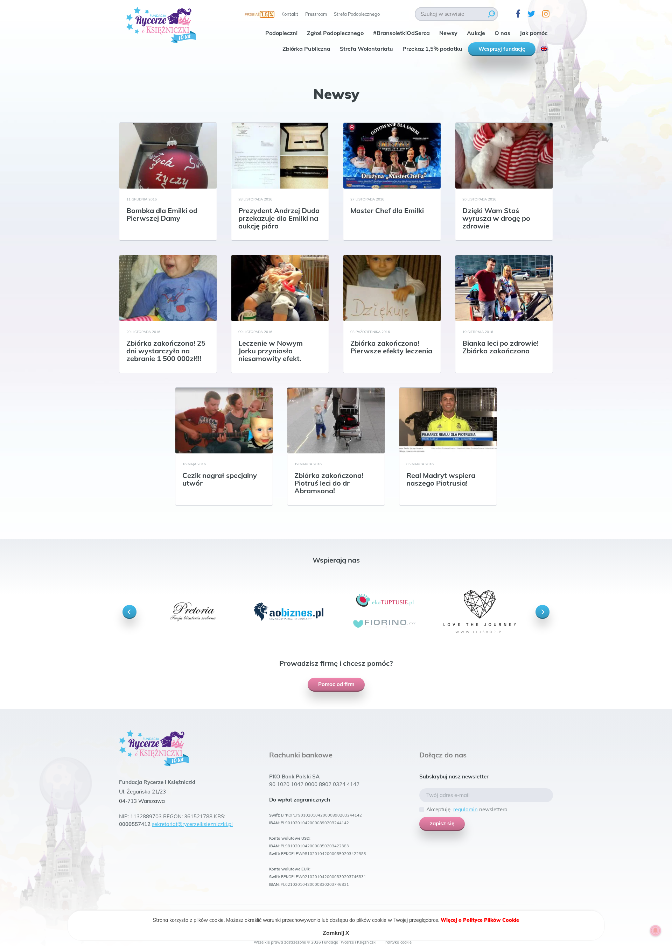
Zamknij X (336, 932)
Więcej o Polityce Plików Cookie (480, 920)
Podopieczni (281, 32)
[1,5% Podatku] (259, 14)
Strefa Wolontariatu (366, 48)
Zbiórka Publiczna (306, 48)
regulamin (465, 809)
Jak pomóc (533, 32)
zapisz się (442, 823)
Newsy (448, 32)
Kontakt (289, 14)
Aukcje (476, 32)
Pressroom (316, 14)
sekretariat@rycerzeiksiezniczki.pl (192, 824)
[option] (193, 611)
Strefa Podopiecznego (357, 14)
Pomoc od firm (336, 684)
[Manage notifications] (655, 930)
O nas (502, 32)
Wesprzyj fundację (501, 48)
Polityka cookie (398, 942)
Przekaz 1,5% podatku (432, 48)
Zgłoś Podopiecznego (335, 32)
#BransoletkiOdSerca (401, 32)
